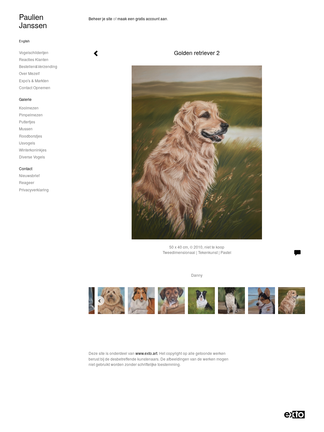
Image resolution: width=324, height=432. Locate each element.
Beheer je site (100, 18)
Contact (25, 168)
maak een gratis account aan (142, 18)
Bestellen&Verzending (38, 66)
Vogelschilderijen (33, 52)
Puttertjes (27, 121)
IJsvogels (27, 142)
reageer (26, 182)
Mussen (26, 128)
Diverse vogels (32, 156)
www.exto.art (146, 353)
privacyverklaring (34, 189)
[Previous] (99, 300)
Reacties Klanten (33, 59)
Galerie (25, 99)
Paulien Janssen (33, 20)
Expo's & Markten (34, 80)
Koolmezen (29, 107)
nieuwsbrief (29, 175)
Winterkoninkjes (33, 149)
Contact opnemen (34, 87)
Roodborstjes (30, 136)
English (24, 41)
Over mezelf (29, 73)
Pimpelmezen (31, 114)
